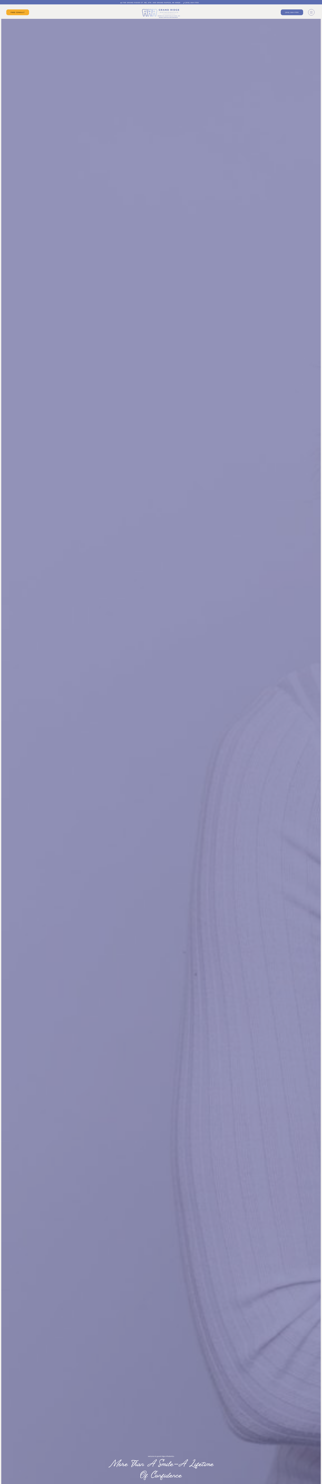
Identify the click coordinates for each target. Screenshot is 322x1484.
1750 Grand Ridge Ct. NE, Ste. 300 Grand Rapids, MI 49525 (151, 3)
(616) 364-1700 (192, 3)
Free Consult (18, 12)
